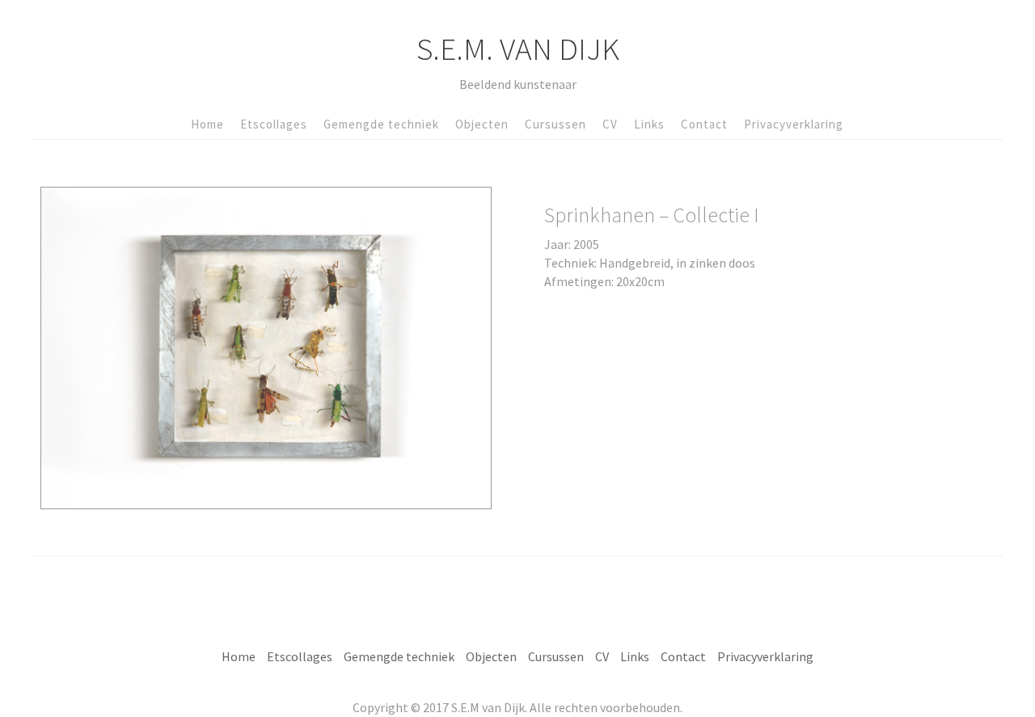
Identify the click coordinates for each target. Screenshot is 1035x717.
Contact (704, 124)
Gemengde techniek (381, 124)
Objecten (482, 124)
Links (649, 124)
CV (610, 124)
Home (207, 124)
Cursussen (555, 124)
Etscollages (273, 124)
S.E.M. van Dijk (517, 49)
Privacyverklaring (793, 124)
